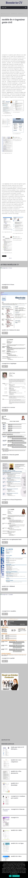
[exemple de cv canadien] (14, 601)
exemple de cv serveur (8, 407)
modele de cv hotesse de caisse (11, 330)
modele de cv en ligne (17, 843)
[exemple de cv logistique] (14, 350)
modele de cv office (16, 830)
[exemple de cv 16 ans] (14, 275)
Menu (3, 7)
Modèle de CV (14, 13)
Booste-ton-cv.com (6, 13)
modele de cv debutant (8, 586)
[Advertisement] (14, 39)
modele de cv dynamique (14, 784)
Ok (10, 876)
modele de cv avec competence (16, 760)
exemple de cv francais (17, 809)
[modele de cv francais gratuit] (14, 434)
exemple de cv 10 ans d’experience (12, 499)
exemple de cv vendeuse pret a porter (18, 797)
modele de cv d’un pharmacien (16, 772)
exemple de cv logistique (9, 363)
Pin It (10, 258)
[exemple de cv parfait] (14, 637)
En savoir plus (16, 876)
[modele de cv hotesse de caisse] (14, 310)
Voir (4, 287)
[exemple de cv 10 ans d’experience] (14, 480)
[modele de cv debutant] (14, 566)
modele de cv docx (16, 856)
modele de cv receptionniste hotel (12, 539)
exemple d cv (15, 817)
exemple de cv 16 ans (8, 284)
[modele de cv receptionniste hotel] (14, 522)
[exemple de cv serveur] (14, 388)
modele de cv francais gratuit (10, 454)
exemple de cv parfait (8, 658)
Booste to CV (14, 2)
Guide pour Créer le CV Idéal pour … (17, 748)
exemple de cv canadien (9, 611)
